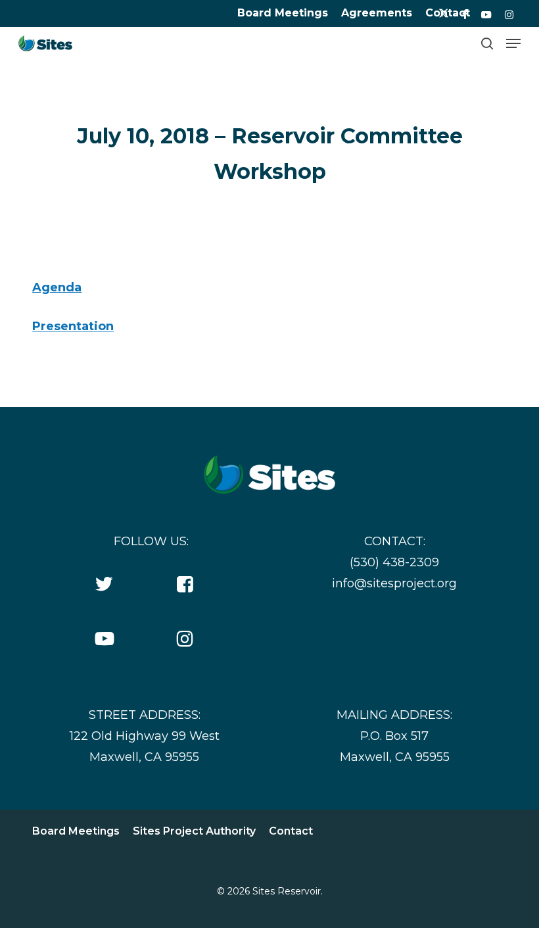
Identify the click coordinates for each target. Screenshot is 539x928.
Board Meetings (282, 13)
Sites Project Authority (194, 831)
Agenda (57, 287)
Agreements (376, 13)
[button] (513, 43)
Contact (291, 831)
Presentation (73, 326)
